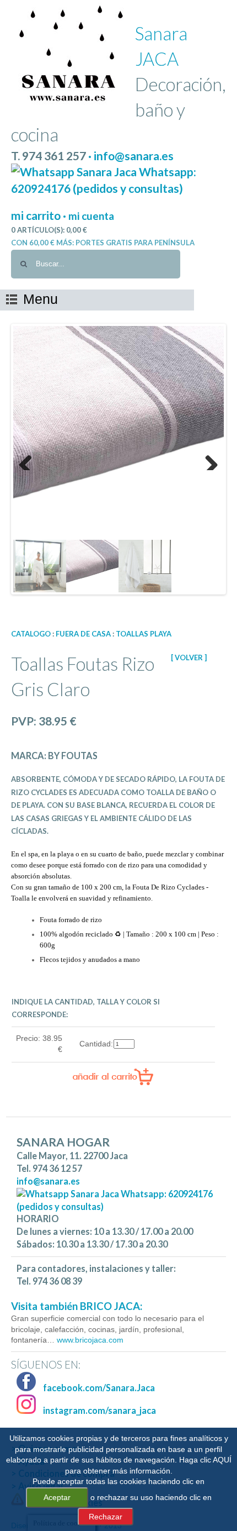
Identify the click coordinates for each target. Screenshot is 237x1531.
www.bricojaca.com (89, 1339)
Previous (30, 459)
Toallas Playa (143, 633)
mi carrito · (39, 215)
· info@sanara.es (131, 155)
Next (207, 459)
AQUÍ (222, 1459)
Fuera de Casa (83, 633)
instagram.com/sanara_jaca (98, 1410)
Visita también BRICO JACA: (76, 1306)
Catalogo (31, 633)
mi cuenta (91, 215)
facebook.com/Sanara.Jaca (98, 1387)
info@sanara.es (48, 1181)
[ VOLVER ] (189, 657)
